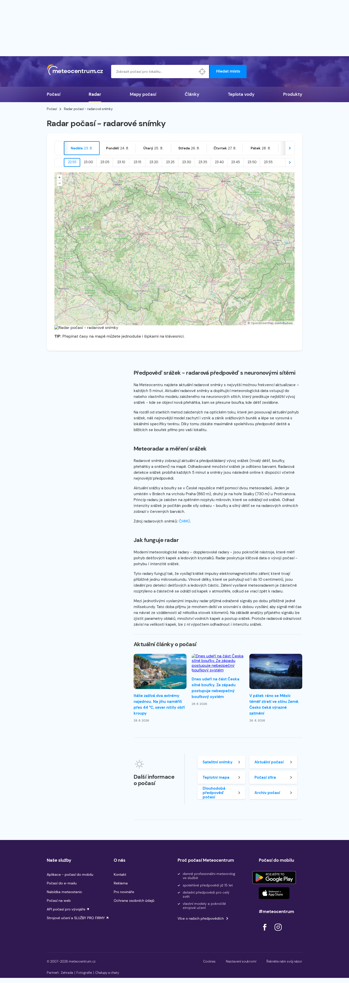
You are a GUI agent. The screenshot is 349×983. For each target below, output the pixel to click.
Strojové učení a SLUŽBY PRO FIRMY (76, 918)
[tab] (81, 148)
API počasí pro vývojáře (66, 909)
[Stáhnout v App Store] (274, 893)
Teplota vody (241, 94)
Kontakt (120, 874)
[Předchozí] (59, 148)
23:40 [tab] (219, 162)
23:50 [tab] (252, 162)
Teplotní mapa (216, 777)
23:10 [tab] (121, 162)
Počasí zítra (265, 777)
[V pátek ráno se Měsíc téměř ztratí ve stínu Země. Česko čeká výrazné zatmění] (275, 671)
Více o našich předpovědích (201, 918)
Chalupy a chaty (107, 972)
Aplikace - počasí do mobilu (70, 874)
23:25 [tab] (170, 162)
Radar (95, 94)
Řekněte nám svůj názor (284, 961)
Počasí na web (59, 900)
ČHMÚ (184, 521)
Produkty (292, 94)
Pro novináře (124, 892)
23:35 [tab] (203, 162)
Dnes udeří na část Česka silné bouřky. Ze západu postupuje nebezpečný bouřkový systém (215, 688)
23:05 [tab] (104, 162)
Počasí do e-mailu (62, 883)
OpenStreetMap (262, 323)
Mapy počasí (143, 94)
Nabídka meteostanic (64, 892)
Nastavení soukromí (241, 961)
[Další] (289, 148)
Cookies (209, 961)
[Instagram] (278, 932)
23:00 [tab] (88, 162)
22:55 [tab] (72, 162)
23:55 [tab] (268, 162)
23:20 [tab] (153, 162)
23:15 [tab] (137, 162)
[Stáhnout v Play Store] (274, 877)
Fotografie (84, 972)
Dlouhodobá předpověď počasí (214, 792)
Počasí (53, 94)
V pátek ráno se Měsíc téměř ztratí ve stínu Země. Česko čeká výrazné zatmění (274, 704)
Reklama (121, 883)
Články (192, 94)
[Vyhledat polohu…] (202, 71)
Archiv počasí (267, 792)
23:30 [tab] (186, 162)
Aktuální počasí (269, 762)
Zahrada (67, 972)
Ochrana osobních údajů (134, 900)
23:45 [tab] (235, 162)
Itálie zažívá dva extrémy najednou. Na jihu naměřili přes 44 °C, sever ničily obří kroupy (159, 704)
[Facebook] (265, 932)
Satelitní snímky (217, 762)
